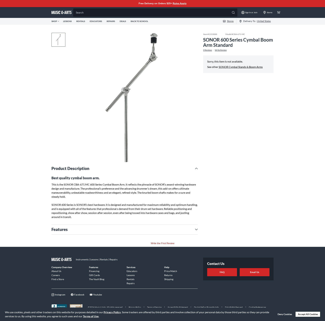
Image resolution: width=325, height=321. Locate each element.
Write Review (221, 50)
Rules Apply (180, 3)
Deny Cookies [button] (285, 314)
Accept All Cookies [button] (308, 314)
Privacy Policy (112, 312)
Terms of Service (154, 307)
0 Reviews (207, 50)
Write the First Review (162, 243)
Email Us (254, 272)
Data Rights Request (234, 307)
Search (80, 12)
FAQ (222, 272)
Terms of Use (91, 316)
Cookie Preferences (257, 307)
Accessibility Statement (178, 307)
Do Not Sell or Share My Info (206, 307)
